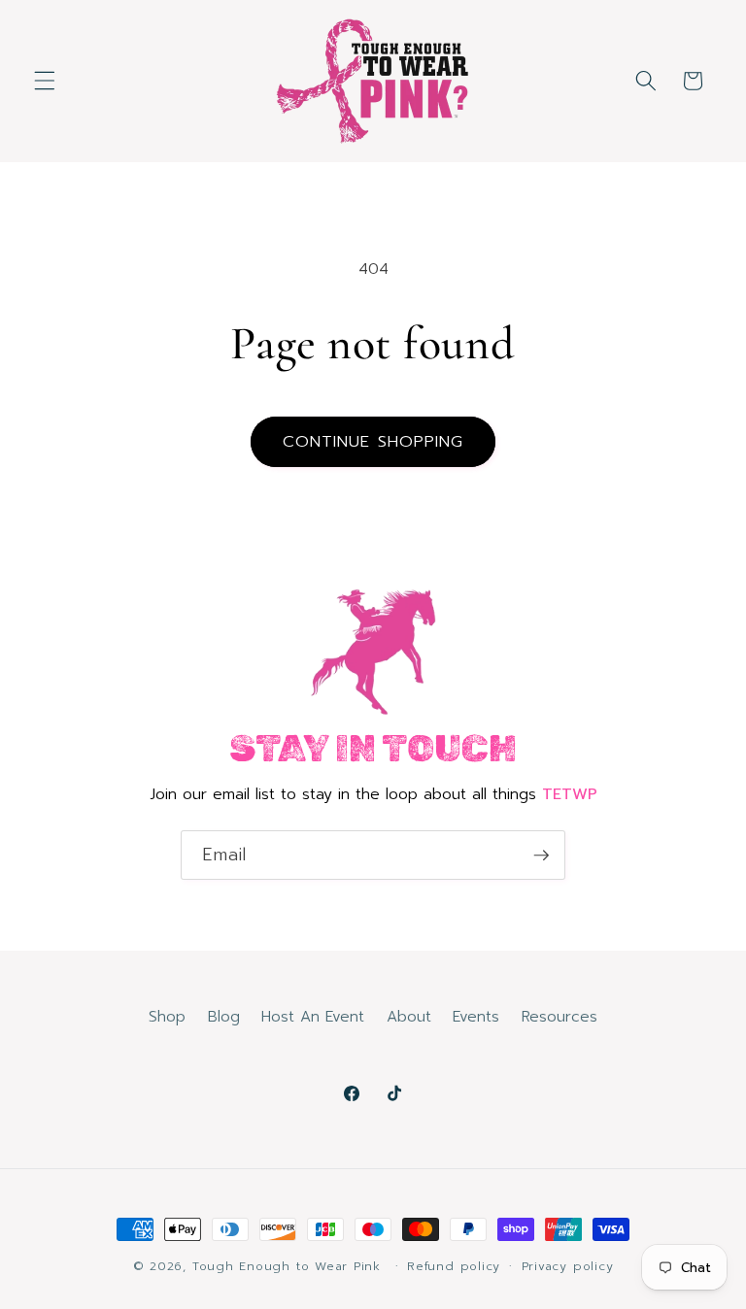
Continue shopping (373, 441)
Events (476, 1016)
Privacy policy (568, 1266)
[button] (44, 80)
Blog (224, 1016)
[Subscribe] (541, 855)
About (409, 1016)
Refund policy (453, 1266)
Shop (167, 1016)
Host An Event (312, 1016)
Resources (559, 1016)
